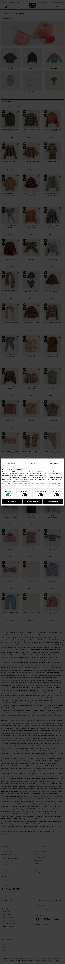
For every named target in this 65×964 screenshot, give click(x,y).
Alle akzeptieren (53, 501)
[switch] (24, 494)
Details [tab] (32, 463)
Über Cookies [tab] (54, 463)
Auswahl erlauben (32, 501)
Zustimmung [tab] (11, 463)
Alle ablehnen (12, 501)
